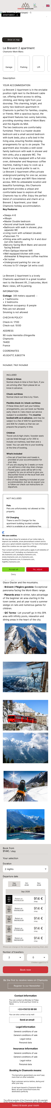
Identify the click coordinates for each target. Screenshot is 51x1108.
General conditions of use (25, 1031)
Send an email (27, 1019)
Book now (25, 969)
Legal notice (25, 1039)
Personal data (25, 1042)
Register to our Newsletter (26, 985)
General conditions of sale (25, 1035)
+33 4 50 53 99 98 (27, 1009)
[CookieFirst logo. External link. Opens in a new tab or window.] (3, 532)
